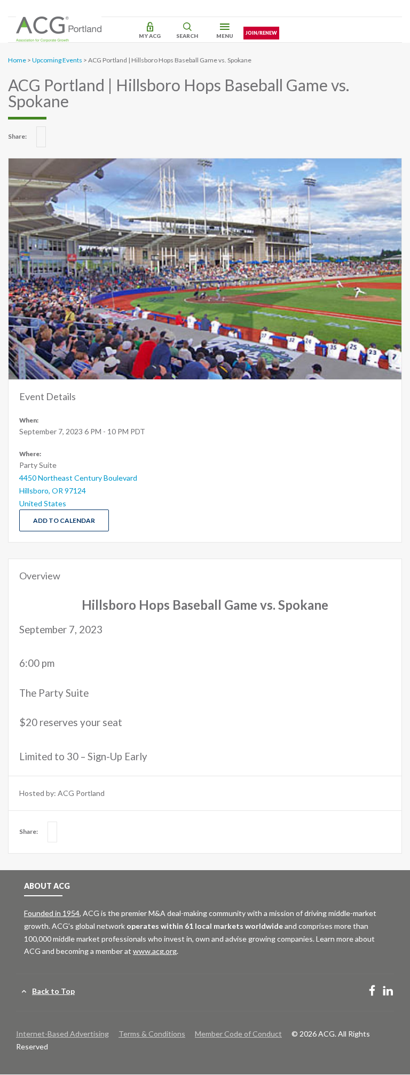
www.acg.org (155, 950)
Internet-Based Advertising (62, 1033)
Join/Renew (261, 33)
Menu (224, 36)
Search (187, 36)
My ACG (150, 36)
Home (17, 60)
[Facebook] (372, 991)
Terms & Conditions (152, 1033)
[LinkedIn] (388, 991)
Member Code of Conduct (238, 1033)
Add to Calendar (64, 520)
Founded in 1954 (52, 913)
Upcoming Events (57, 60)
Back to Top (53, 991)
